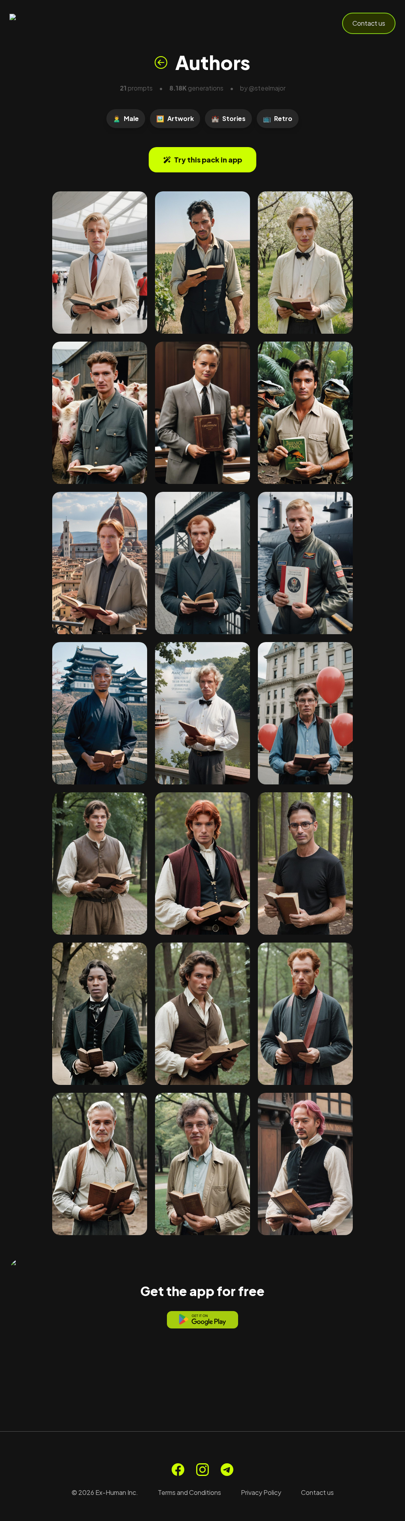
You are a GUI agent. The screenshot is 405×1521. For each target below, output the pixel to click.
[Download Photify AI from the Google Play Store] (202, 1319)
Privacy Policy (261, 1492)
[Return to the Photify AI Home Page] (48, 23)
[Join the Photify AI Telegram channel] (227, 1469)
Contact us (368, 23)
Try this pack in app (208, 159)
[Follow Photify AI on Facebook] (178, 1469)
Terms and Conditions (189, 1492)
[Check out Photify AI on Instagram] (202, 1469)
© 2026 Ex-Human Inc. (105, 1492)
